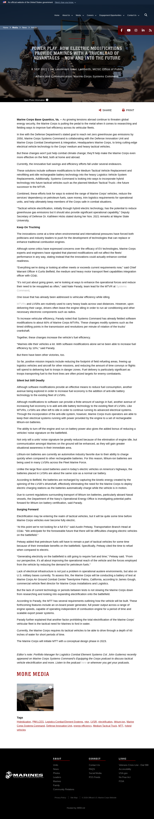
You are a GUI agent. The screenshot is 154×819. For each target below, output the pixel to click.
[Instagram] (136, 30)
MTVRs (21, 303)
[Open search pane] (146, 15)
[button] (66, 2)
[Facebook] (121, 30)
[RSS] (150, 30)
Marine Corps (24, 774)
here (84, 662)
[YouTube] (128, 30)
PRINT (130, 110)
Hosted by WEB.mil (76, 808)
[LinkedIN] (143, 30)
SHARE (107, 110)
